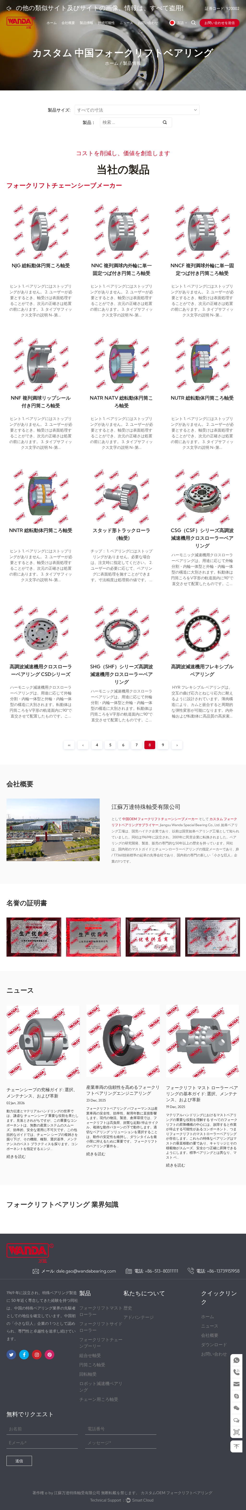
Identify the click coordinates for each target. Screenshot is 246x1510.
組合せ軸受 (90, 1355)
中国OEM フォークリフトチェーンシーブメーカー (160, 819)
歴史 (127, 1308)
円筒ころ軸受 (92, 1365)
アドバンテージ (138, 1317)
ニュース (126, 23)
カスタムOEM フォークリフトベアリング (176, 1492)
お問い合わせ (148, 23)
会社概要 (68, 23)
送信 (19, 1460)
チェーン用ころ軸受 (98, 1399)
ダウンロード (214, 1344)
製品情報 (86, 23)
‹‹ (69, 745)
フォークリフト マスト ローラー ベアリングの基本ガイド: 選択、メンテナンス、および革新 (202, 1093)
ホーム (52, 23)
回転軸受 (88, 1374)
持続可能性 (106, 23)
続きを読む (16, 1157)
